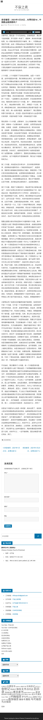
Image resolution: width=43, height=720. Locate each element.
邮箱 (6, 506)
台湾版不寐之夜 (6, 646)
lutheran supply (6, 648)
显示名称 (7, 496)
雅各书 (22, 699)
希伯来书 (18, 691)
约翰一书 (7, 697)
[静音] (33, 32)
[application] (21, 32)
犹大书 (34, 694)
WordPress (35, 718)
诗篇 (7, 699)
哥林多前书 (9, 692)
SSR (2, 654)
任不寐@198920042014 (20, 603)
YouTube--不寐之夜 (7, 625)
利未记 (13, 689)
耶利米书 (30, 697)
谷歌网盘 (15, 614)
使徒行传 (23, 686)
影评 (38, 692)
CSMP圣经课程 (17, 610)
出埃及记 (31, 686)
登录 (3, 706)
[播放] (4, 32)
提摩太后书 (21, 694)
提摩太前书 (12, 694)
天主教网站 (4, 633)
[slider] (38, 32)
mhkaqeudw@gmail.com (20, 595)
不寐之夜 (21, 7)
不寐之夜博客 (16, 599)
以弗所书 (4, 686)
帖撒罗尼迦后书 (28, 692)
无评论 (24, 25)
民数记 (30, 694)
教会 (26, 694)
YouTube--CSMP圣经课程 (9, 627)
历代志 (30, 689)
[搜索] (38, 536)
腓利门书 (36, 697)
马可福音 (36, 699)
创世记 (5, 689)
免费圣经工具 (5, 640)
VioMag (10, 718)
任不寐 (5, 25)
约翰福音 (16, 696)
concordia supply (6, 651)
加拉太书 (21, 689)
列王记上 (38, 686)
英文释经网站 (5, 635)
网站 (5, 516)
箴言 (39, 694)
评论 (6, 472)
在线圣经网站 (5, 638)
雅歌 (28, 699)
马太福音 (6, 701)
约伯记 (3, 697)
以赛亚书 (11, 686)
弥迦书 (33, 692)
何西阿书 (18, 686)
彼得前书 (4, 694)
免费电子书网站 (6, 643)
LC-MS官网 (4, 630)
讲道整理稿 (7, 440)
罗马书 (25, 697)
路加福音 (13, 699)
